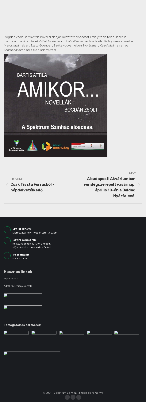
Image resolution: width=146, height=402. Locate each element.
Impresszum (11, 278)
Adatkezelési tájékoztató (18, 286)
